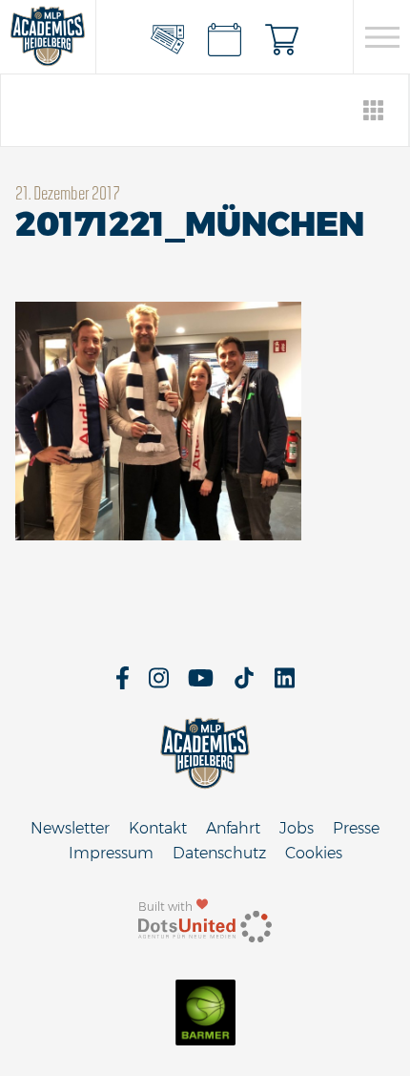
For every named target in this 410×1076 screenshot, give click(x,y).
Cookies (313, 853)
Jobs (296, 828)
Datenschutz (219, 853)
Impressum (111, 853)
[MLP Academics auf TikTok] (244, 684)
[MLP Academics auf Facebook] (122, 684)
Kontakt (158, 828)
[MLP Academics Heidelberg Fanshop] (282, 37)
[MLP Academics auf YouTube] (200, 684)
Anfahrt (233, 828)
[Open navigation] (382, 37)
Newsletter (70, 828)
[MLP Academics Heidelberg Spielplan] (225, 37)
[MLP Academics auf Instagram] (158, 684)
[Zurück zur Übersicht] (374, 110)
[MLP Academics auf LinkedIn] (284, 684)
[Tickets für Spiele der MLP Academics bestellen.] (167, 37)
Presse (356, 828)
